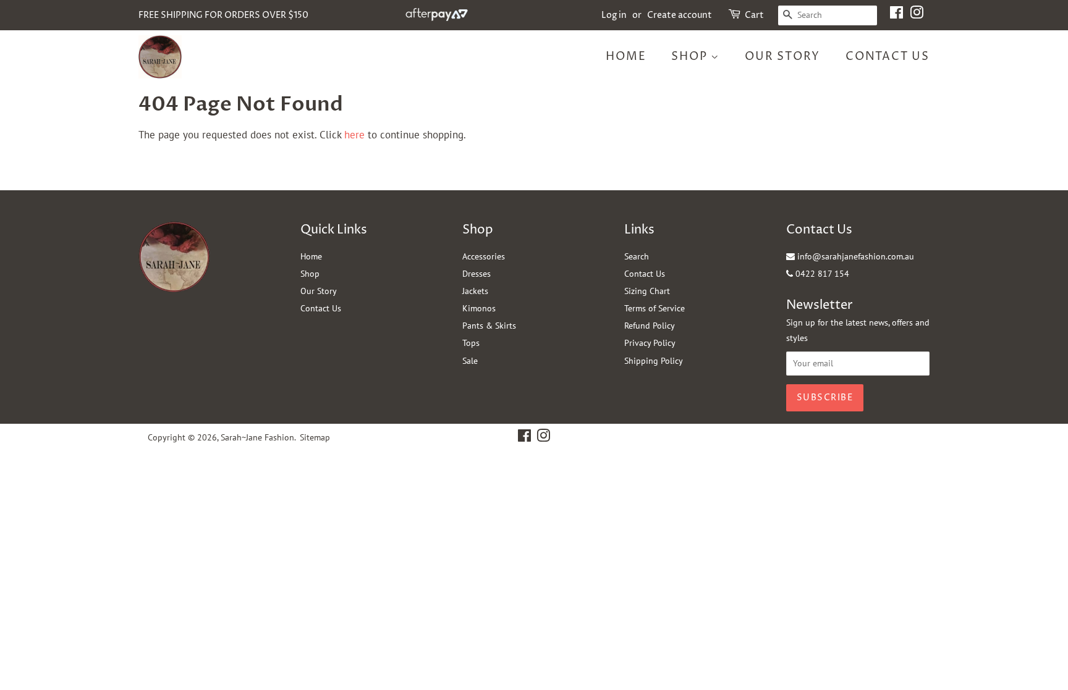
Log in (614, 15)
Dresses (476, 273)
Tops (471, 342)
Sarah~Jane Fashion (257, 437)
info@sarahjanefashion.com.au (854, 256)
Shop (691, 56)
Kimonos (479, 308)
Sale (470, 360)
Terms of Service (654, 308)
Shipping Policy (653, 360)
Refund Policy (649, 325)
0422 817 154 (821, 273)
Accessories (483, 256)
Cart (754, 15)
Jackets (475, 291)
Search (636, 256)
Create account (679, 15)
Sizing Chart (647, 291)
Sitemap (315, 437)
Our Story (782, 56)
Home (626, 56)
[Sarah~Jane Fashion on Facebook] (896, 15)
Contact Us (888, 56)
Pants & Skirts (489, 325)
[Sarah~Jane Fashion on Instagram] (916, 15)
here (354, 134)
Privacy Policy (650, 342)
